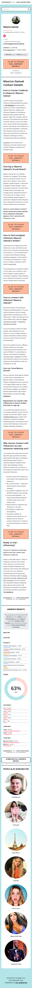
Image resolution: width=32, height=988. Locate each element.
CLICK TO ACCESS (16, 64)
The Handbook (21, 983)
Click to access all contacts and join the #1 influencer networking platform (15, 214)
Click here (6, 142)
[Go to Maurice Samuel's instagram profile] (5, 55)
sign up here (12, 264)
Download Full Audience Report (16, 760)
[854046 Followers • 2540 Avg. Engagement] (4, 36)
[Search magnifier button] (28, 9)
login (11, 357)
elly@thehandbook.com (10, 417)
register (17, 357)
